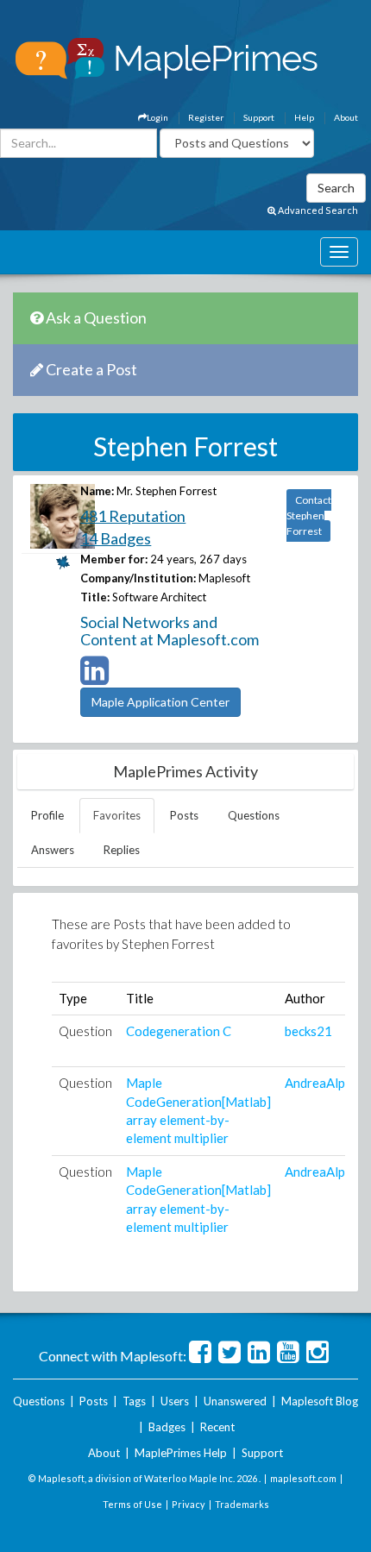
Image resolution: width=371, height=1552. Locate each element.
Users (174, 1401)
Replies (122, 850)
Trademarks (242, 1504)
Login (157, 117)
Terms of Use (132, 1504)
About (346, 117)
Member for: (114, 559)
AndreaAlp (315, 1082)
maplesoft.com (303, 1478)
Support (258, 117)
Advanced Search (317, 210)
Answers (52, 850)
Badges (167, 1427)
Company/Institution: (138, 578)
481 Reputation (133, 515)
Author (305, 998)
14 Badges (115, 538)
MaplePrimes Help (181, 1453)
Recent (217, 1427)
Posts (184, 815)
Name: (97, 491)
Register (205, 117)
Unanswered (235, 1401)
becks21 (308, 1031)
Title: (95, 597)
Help (304, 117)
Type (73, 998)
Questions (254, 815)
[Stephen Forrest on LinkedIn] (94, 678)
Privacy (188, 1504)
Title (140, 998)
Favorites (117, 815)
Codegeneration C (178, 1031)
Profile (47, 815)
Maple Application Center (160, 701)
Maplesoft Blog (319, 1401)
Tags (134, 1401)
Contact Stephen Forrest (308, 515)
